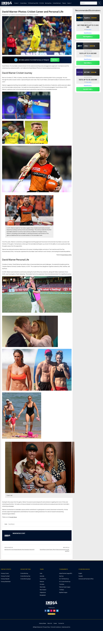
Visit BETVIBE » (88, 89)
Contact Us (61, 623)
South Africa (43, 578)
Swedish (81, 576)
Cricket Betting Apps (25, 578)
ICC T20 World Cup (64, 578)
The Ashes (61, 584)
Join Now (55, 60)
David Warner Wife (66, 255)
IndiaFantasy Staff (19, 533)
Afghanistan (43, 592)
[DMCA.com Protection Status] (51, 613)
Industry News (42, 623)
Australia (42, 576)
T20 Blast (61, 589)
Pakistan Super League (64, 587)
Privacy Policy (46, 627)
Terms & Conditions (56, 627)
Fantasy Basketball (5, 581)
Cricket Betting (24, 573)
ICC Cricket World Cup (64, 581)
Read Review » (88, 32)
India (41, 573)
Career (55, 623)
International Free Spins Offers (86, 578)
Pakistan (42, 581)
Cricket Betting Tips (25, 576)
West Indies (42, 587)
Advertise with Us (66, 627)
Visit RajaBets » (88, 36)
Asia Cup (61, 576)
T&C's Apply (88, 29)
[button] (45, 611)
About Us (50, 623)
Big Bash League (63, 592)
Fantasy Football (5, 576)
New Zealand (43, 589)
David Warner (11, 524)
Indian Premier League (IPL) (65, 573)
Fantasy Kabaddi (5, 578)
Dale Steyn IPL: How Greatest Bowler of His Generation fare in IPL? (19, 549)
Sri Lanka (42, 584)
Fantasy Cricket (5, 573)
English (80, 573)
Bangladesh (43, 595)
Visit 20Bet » (88, 63)
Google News (13, 517)
